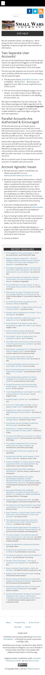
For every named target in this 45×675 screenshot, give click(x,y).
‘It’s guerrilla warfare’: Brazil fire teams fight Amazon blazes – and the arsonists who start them (22, 387)
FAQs (22, 82)
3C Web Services (32, 669)
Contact (28, 627)
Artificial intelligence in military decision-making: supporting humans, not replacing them (23, 463)
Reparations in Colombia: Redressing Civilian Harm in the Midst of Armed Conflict (22, 430)
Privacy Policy (19, 622)
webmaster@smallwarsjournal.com (18, 175)
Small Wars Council (29, 79)
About (8, 622)
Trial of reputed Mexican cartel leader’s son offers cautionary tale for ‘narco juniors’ (23, 393)
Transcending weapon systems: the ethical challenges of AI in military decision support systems (21, 379)
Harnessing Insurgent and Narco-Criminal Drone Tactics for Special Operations (23, 587)
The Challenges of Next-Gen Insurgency (20, 451)
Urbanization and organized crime (18, 500)
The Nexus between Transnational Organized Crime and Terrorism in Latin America (22, 536)
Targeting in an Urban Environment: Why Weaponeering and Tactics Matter (20, 411)
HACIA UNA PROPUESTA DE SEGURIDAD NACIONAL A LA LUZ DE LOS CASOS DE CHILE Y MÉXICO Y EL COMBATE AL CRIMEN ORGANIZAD (22, 492)
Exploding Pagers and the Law (17, 399)
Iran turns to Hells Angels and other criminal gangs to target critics (21, 406)
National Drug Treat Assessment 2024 (19, 574)
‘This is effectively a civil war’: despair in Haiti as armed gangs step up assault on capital (23, 286)
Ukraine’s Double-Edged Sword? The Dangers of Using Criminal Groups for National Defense (22, 528)
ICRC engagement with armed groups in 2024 (22, 253)
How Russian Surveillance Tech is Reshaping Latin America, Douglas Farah (23, 350)
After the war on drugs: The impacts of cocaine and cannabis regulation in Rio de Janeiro (22, 293)
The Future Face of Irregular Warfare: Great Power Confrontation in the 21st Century (23, 506)
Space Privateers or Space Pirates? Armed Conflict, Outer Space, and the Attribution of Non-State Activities (23, 515)
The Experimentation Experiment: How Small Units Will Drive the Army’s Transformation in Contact (22, 522)
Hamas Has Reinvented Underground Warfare (22, 544)
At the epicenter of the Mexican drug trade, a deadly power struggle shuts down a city (22, 324)
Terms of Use (34, 622)
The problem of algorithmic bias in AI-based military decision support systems (21, 444)
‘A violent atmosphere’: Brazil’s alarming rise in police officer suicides (22, 365)
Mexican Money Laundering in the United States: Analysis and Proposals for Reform (23, 580)
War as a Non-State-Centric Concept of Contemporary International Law (19, 358)
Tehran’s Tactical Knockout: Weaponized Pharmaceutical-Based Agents (20, 332)
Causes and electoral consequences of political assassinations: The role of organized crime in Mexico (22, 279)
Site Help (17, 627)
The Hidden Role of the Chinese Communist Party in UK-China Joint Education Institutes (23, 343)
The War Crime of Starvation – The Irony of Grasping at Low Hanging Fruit (21, 562)
